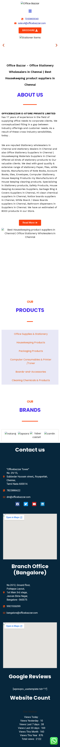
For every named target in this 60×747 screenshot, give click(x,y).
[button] (30, 11)
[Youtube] (34, 504)
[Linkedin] (42, 504)
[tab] (30, 334)
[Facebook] (17, 504)
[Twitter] (26, 504)
